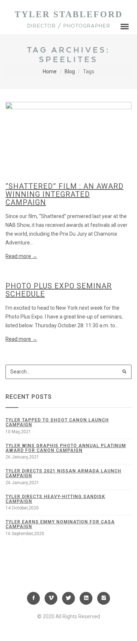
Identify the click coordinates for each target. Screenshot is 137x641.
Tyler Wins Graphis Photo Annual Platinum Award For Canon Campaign (65, 448)
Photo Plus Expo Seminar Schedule (58, 289)
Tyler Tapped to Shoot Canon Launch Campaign (57, 422)
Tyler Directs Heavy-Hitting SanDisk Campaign (55, 499)
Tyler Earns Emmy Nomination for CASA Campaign (60, 524)
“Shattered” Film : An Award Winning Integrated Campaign (64, 194)
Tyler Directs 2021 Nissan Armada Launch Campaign (63, 473)
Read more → (21, 256)
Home (50, 71)
